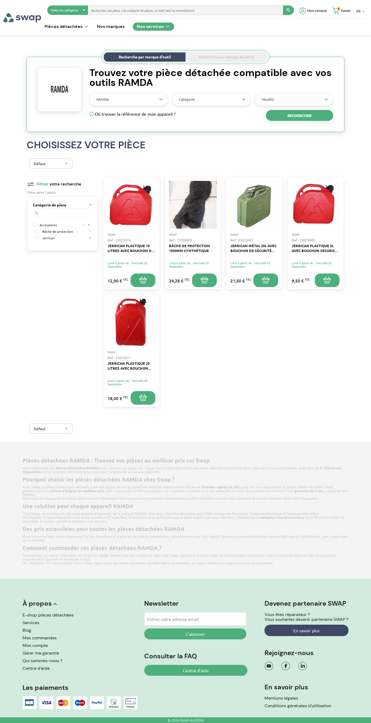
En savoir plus (306, 630)
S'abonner (195, 634)
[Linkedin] (302, 666)
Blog (27, 630)
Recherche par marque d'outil (145, 56)
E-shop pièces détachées (48, 615)
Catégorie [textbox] (187, 99)
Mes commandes (40, 638)
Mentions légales (281, 698)
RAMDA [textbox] (102, 99)
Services (31, 622)
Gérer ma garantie (41, 653)
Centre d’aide (36, 668)
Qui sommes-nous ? (42, 661)
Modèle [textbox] (268, 99)
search (288, 10)
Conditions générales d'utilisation (298, 706)
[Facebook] (285, 666)
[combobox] (128, 99)
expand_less (89, 225)
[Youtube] (269, 666)
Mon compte (35, 645)
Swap (174, 555)
